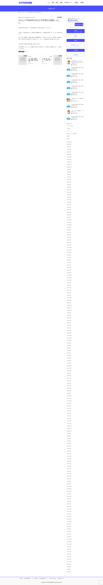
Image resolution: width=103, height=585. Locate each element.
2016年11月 (69, 428)
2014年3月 (69, 508)
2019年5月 (69, 353)
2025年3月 (69, 184)
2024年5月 (69, 209)
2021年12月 (69, 275)
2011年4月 (69, 571)
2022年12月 (69, 247)
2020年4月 (69, 325)
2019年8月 (69, 345)
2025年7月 (69, 174)
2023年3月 (69, 239)
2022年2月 (69, 270)
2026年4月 (69, 154)
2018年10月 (69, 370)
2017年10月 (69, 400)
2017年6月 (69, 410)
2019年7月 (69, 348)
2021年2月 (69, 300)
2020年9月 (69, 312)
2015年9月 (69, 463)
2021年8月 (69, 285)
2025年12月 (69, 162)
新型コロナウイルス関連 (71, 133)
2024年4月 (69, 212)
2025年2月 (69, 187)
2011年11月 (69, 561)
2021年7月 (69, 287)
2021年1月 (69, 302)
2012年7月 (69, 546)
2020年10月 (69, 310)
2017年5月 (69, 413)
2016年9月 (69, 433)
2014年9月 (69, 493)
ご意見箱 (21, 578)
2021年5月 (69, 292)
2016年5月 (69, 443)
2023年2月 (69, 242)
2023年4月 (69, 237)
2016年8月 (69, 436)
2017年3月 (69, 418)
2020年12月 (69, 305)
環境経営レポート (61, 578)
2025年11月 (69, 164)
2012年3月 (69, 554)
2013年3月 (69, 534)
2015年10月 (69, 461)
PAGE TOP (99, 566)
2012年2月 (69, 556)
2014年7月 (69, 498)
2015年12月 (69, 456)
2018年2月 (69, 390)
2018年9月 (69, 373)
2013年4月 (69, 531)
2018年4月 (69, 385)
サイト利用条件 (35, 578)
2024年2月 (69, 217)
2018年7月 (69, 378)
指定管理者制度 (27, 578)
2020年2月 (69, 330)
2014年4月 (69, 506)
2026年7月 (69, 146)
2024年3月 (69, 214)
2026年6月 (69, 149)
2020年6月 (69, 320)
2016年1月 (69, 453)
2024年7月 (69, 204)
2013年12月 (69, 516)
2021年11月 (69, 277)
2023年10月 (69, 224)
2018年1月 (69, 393)
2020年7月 (69, 317)
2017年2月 (69, 420)
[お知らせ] (22, 57)
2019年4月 (69, 355)
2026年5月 (69, 151)
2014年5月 (69, 503)
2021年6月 (69, 290)
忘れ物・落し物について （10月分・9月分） (47, 60)
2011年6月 (69, 566)
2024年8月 (69, 202)
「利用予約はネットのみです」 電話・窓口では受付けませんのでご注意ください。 (77, 62)
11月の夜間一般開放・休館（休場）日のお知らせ (33, 60)
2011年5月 (69, 569)
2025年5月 (69, 179)
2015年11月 (69, 458)
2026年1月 (69, 159)
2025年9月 (69, 169)
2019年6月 (69, 350)
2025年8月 (69, 172)
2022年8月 (69, 255)
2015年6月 (69, 471)
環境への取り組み (53, 578)
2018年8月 (69, 375)
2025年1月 (69, 189)
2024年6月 (69, 207)
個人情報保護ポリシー (44, 578)
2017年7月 (69, 408)
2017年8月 (69, 405)
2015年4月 (69, 476)
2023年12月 (69, 219)
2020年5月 (69, 322)
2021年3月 (69, 297)
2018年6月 (69, 380)
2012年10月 (69, 544)
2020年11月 (69, 307)
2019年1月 (69, 363)
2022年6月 (69, 260)
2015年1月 (69, 483)
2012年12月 (69, 539)
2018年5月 (69, 383)
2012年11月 (69, 541)
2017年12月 (69, 395)
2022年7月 (69, 257)
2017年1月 (69, 423)
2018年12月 (69, 365)
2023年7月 (69, 232)
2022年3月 (69, 267)
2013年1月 (69, 536)
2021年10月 (69, 280)
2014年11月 (69, 488)
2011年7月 (69, 564)
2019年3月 (69, 358)
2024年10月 (69, 197)
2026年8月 (69, 144)
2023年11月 (69, 222)
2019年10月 (69, 340)
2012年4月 (69, 551)
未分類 (68, 136)
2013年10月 (69, 521)
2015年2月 (69, 481)
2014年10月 (69, 491)
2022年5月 (69, 262)
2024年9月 (69, 199)
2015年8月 (69, 466)
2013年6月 (69, 526)
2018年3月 (69, 388)
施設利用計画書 (25, 39)
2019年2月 (69, 360)
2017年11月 (69, 398)
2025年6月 (69, 177)
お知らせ (59, 17)
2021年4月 (69, 295)
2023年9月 (69, 227)
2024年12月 (69, 192)
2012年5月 (69, 549)
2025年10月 (69, 167)
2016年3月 (69, 448)
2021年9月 (69, 282)
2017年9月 (69, 403)
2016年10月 (69, 431)
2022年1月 (69, 272)
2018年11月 (69, 368)
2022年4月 (69, 265)
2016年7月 (69, 438)
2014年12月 (69, 486)
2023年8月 (69, 229)
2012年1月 (69, 559)
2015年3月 (69, 478)
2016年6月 (69, 441)
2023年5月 (69, 234)
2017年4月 (69, 415)
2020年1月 (69, 332)
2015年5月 (69, 473)
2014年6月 (69, 501)
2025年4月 (69, 182)
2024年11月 (69, 194)
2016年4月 (69, 446)
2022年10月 (69, 252)
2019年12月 (69, 335)
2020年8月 (69, 315)
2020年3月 (69, 327)
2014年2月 (69, 511)
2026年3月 (69, 156)
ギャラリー (69, 131)
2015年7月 (69, 468)
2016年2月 (69, 451)
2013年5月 (69, 529)
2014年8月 (69, 496)
